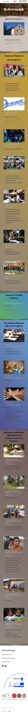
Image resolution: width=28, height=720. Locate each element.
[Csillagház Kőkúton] (14, 482)
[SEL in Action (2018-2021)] (14, 135)
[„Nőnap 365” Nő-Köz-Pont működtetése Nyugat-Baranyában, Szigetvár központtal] (14, 70)
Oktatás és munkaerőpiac (11, 79)
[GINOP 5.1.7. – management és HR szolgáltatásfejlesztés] (14, 335)
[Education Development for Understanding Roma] (14, 511)
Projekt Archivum (13, 37)
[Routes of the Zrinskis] (14, 28)
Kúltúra (6, 37)
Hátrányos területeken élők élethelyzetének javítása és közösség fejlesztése (13, 460)
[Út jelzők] (14, 585)
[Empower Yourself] (14, 103)
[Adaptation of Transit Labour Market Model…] (14, 267)
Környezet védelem (9, 303)
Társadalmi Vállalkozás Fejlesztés (12, 346)
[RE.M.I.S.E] (14, 367)
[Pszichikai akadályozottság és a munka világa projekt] (14, 236)
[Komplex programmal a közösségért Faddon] (14, 450)
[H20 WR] (14, 307)
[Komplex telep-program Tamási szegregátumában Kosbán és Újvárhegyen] (14, 614)
